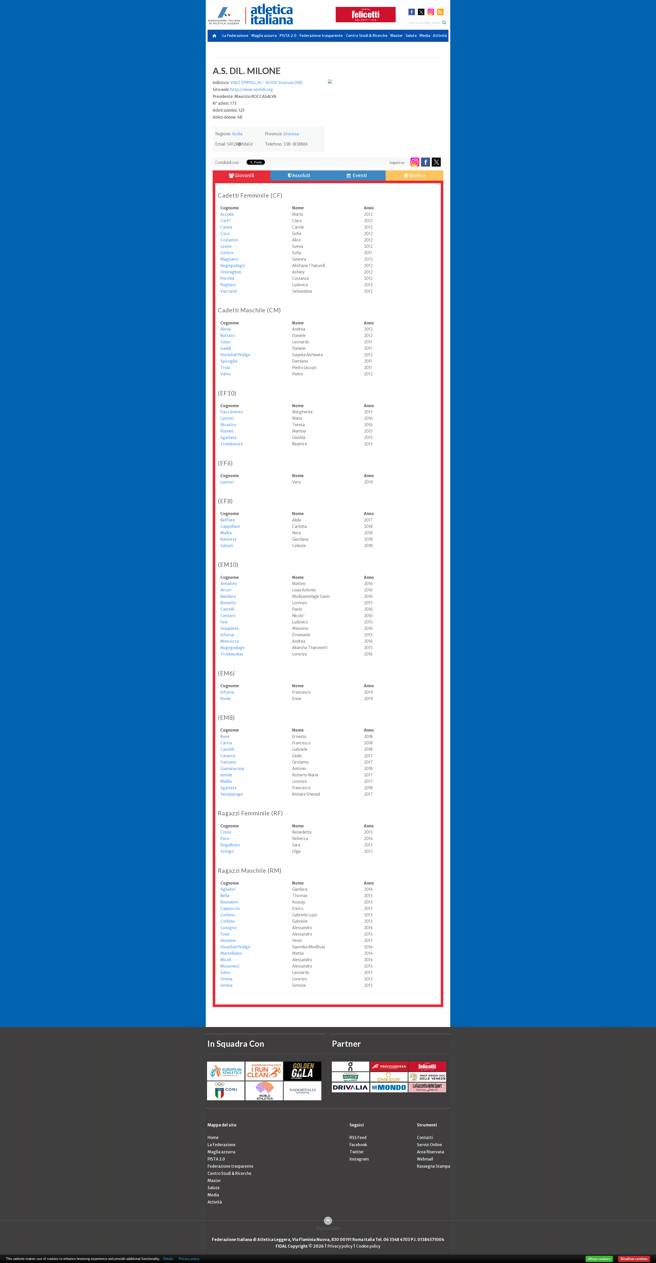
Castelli (227, 609)
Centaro (227, 615)
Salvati (226, 545)
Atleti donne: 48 (227, 117)
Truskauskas (231, 654)
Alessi (225, 329)
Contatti (425, 1137)
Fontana (228, 762)
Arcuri (225, 590)
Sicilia (237, 133)
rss (440, 12)
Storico (416, 175)
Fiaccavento (231, 411)
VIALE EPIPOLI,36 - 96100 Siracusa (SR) (266, 82)
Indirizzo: (257, 82)
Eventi (359, 175)
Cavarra (227, 755)
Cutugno (228, 927)
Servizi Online (429, 1144)
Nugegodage (232, 265)
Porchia (227, 278)
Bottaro (227, 335)
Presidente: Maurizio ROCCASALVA (244, 96)
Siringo (226, 851)
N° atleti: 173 (225, 103)
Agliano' (228, 889)
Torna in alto (328, 1228)
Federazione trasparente (321, 35)
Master (396, 35)
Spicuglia (228, 361)
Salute (411, 35)
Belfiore (227, 520)
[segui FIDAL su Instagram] (414, 162)
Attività (440, 35)
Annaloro (228, 583)
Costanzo (229, 240)
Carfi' (225, 220)
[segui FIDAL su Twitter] (436, 162)
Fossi (224, 934)
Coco (225, 233)
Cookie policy (368, 1246)
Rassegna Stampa (433, 1166)
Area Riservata (430, 1151)
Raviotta (228, 539)
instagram (431, 12)
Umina (226, 979)
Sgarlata (228, 437)
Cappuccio (230, 908)
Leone (226, 246)
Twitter (357, 1151)
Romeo (226, 431)
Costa (225, 832)
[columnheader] (256, 208)
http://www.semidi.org (251, 89)
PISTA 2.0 (288, 35)
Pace (224, 838)
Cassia (226, 227)
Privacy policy (339, 1246)
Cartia (226, 743)
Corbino (227, 914)
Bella (224, 895)
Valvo (225, 374)
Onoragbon (230, 272)
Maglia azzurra (264, 35)
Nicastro (228, 424)
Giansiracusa (232, 768)
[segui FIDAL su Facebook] (425, 162)
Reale (225, 698)
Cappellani (230, 526)
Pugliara (228, 284)
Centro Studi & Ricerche (366, 35)
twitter (421, 12)
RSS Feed (358, 1137)
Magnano (229, 259)
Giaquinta (229, 628)
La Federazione (235, 35)
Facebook (358, 1144)
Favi (224, 622)
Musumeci (229, 966)
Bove (224, 736)
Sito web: (243, 89)
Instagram (359, 1159)
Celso (225, 342)
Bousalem (229, 902)
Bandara (228, 596)
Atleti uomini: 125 (229, 110)
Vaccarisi (228, 291)
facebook (411, 12)
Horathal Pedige (235, 354)
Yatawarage (231, 794)
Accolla (227, 214)
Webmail (425, 1159)
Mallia (226, 532)
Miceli (225, 959)
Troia (225, 367)
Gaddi (225, 348)
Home (213, 1137)
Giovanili (244, 175)
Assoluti (300, 175)
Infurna (227, 634)
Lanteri (227, 418)
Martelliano (231, 953)
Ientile (226, 775)
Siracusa (291, 133)
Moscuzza (229, 641)
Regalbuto (230, 845)
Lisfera (226, 252)
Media (424, 35)
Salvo (225, 972)
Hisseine (228, 940)
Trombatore (231, 443)
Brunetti (228, 602)
